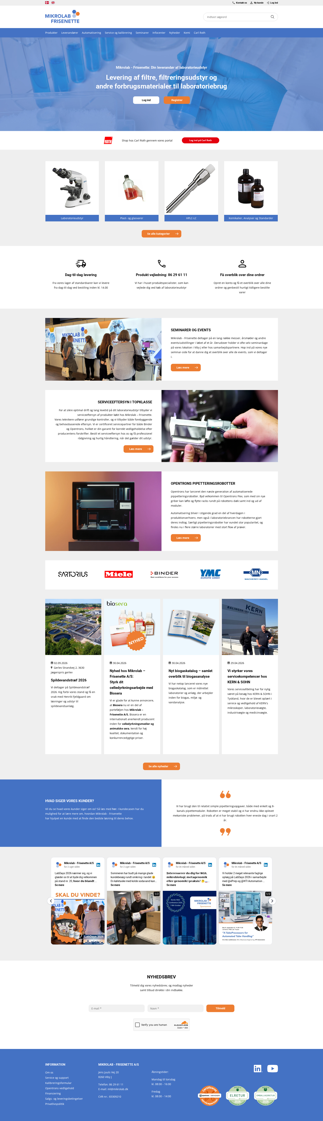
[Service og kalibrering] (209, 1096)
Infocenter (159, 32)
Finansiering (53, 1093)
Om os (49, 1072)
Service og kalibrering (118, 32)
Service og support (57, 1077)
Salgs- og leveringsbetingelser (64, 1098)
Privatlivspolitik (54, 1104)
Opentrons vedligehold (59, 1088)
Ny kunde (258, 2)
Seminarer (142, 32)
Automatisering (91, 32)
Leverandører (69, 32)
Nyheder (174, 32)
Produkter (51, 32)
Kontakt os (241, 2)
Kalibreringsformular (58, 1083)
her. (114, 809)
